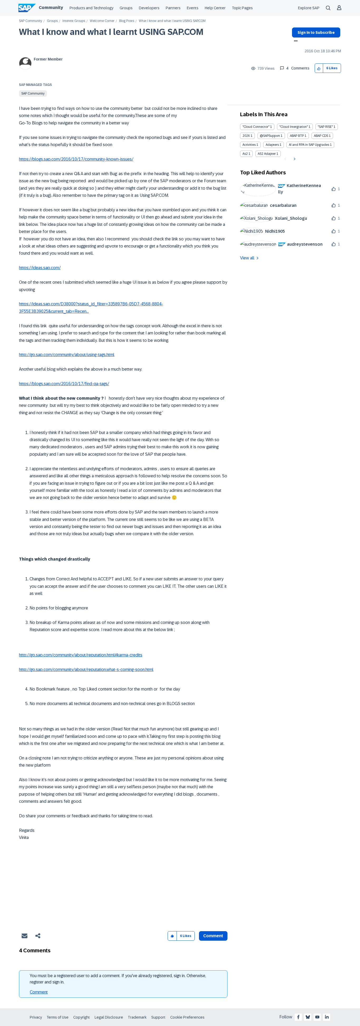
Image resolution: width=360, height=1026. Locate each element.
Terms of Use (58, 1017)
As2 (245, 154)
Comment (39, 992)
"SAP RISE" (325, 127)
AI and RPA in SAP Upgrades (309, 145)
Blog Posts (126, 21)
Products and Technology (91, 8)
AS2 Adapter (267, 154)
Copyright (81, 1017)
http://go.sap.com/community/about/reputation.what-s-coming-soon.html (86, 669)
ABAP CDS (321, 136)
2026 (246, 136)
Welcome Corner (102, 21)
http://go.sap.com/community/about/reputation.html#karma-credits (80, 655)
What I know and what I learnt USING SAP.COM (111, 32)
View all (247, 258)
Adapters (272, 145)
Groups (126, 8)
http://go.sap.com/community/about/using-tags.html (66, 354)
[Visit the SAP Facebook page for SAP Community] (298, 1017)
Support (158, 1017)
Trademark (137, 1017)
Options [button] (295, 41)
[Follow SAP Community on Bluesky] (308, 1017)
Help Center (215, 8)
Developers (149, 8)
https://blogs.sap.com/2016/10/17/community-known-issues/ (76, 159)
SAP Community (30, 21)
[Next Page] (294, 159)
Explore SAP (308, 8)
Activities (249, 145)
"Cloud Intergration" (293, 127)
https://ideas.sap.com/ (40, 267)
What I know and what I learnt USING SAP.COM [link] (172, 21)
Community (51, 7)
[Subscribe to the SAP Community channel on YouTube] (317, 1017)
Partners (173, 8)
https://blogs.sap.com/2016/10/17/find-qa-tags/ (64, 383)
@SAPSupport (270, 136)
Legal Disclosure (109, 1017)
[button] (319, 68)
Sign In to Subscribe (316, 32)
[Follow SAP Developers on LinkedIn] (327, 1017)
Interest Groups (73, 21)
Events (192, 8)
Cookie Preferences (187, 1017)
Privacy (36, 1017)
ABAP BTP (297, 136)
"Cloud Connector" (255, 127)
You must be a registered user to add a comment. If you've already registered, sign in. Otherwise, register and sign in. (118, 978)
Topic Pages (242, 8)
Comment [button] (213, 936)
